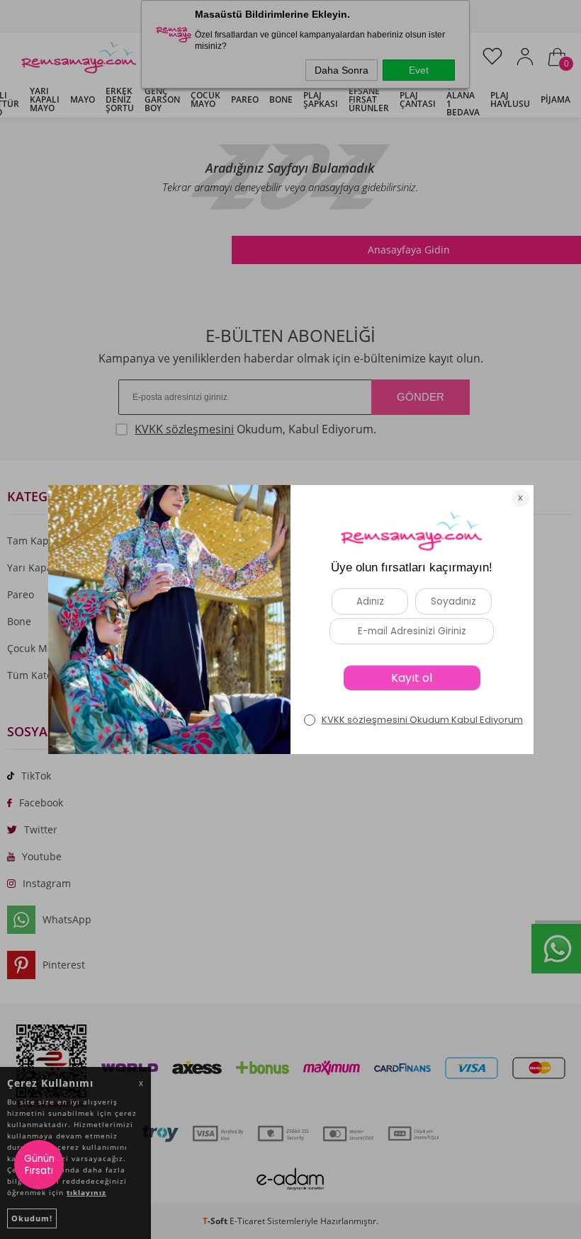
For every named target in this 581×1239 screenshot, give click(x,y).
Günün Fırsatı (39, 1164)
